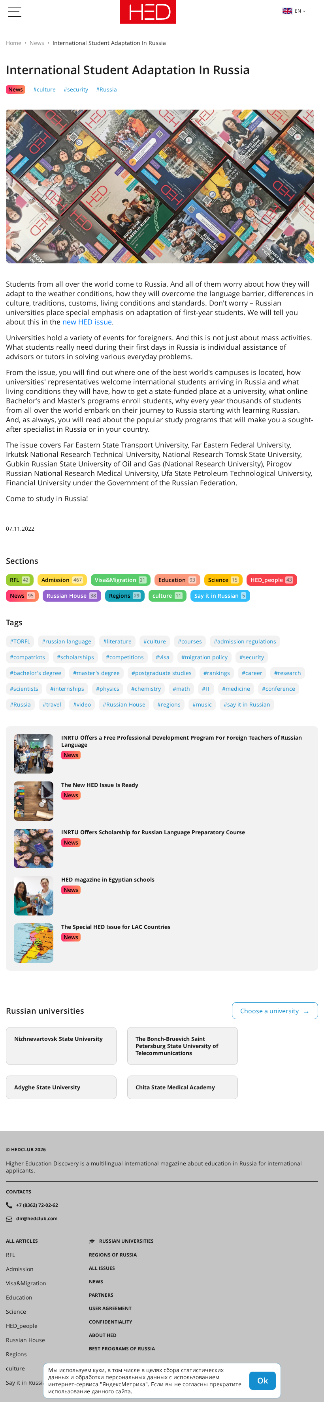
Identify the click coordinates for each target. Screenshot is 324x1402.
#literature (117, 641)
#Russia (106, 89)
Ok (262, 1380)
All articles (22, 1241)
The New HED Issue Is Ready (99, 785)
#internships (67, 688)
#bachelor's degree (35, 673)
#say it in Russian (247, 704)
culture (167, 595)
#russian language (66, 641)
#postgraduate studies (162, 673)
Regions (124, 595)
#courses (190, 641)
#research (287, 673)
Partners (101, 1295)
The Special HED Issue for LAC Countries (115, 926)
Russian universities (126, 1241)
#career (252, 673)
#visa (163, 657)
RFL (19, 580)
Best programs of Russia (122, 1349)
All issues (102, 1268)
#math (181, 688)
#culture (44, 89)
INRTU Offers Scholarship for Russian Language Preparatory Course (153, 832)
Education (176, 580)
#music (202, 704)
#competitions (125, 657)
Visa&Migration (120, 580)
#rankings (216, 673)
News (37, 43)
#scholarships (75, 657)
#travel (52, 704)
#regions (169, 704)
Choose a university (269, 1011)
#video (82, 704)
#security (76, 89)
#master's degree (96, 673)
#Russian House (124, 704)
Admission (61, 580)
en (298, 10)
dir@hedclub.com (37, 1219)
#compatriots (27, 657)
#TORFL (20, 641)
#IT (206, 688)
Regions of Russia (113, 1255)
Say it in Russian (219, 595)
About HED (103, 1335)
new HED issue (87, 321)
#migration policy (204, 657)
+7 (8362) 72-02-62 (37, 1205)
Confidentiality (110, 1322)
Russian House (71, 595)
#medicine (236, 688)
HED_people (271, 580)
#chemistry (146, 688)
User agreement (110, 1308)
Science (222, 580)
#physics (107, 688)
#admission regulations (245, 641)
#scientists (24, 688)
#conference (278, 688)
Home (13, 43)
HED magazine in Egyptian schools (107, 879)
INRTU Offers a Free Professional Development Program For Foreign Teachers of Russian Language (181, 741)
